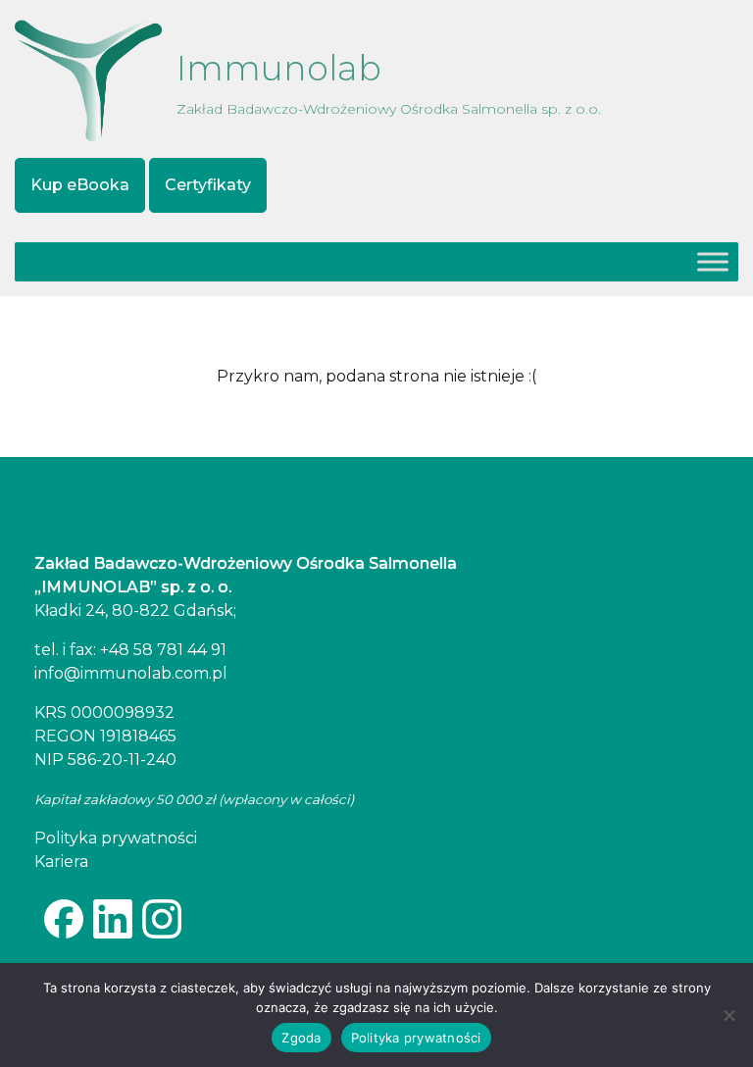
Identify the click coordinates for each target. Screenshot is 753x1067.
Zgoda (301, 1037)
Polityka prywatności (416, 1037)
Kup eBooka (79, 185)
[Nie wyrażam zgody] (728, 1015)
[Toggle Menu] (712, 262)
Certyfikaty (208, 185)
